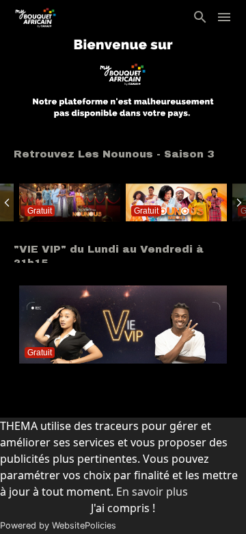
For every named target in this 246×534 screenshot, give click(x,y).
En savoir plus (152, 491)
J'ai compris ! (123, 508)
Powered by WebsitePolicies (58, 525)
